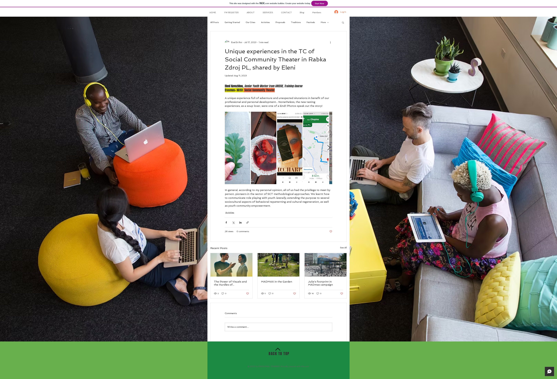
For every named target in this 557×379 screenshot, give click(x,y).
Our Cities (250, 22)
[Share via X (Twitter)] (233, 222)
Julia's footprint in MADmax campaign (320, 283)
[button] (343, 22)
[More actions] (330, 42)
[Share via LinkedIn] (240, 222)
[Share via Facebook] (226, 222)
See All (343, 247)
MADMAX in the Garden (276, 281)
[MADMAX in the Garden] (279, 265)
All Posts (214, 22)
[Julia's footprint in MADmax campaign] (326, 265)
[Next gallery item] (328, 148)
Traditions (296, 22)
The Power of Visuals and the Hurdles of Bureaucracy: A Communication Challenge (231, 283)
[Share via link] (247, 222)
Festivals (311, 22)
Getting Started (232, 22)
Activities (265, 22)
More (323, 22)
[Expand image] (237, 148)
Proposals (280, 22)
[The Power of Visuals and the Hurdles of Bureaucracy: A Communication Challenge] (231, 265)
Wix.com (305, 366)
